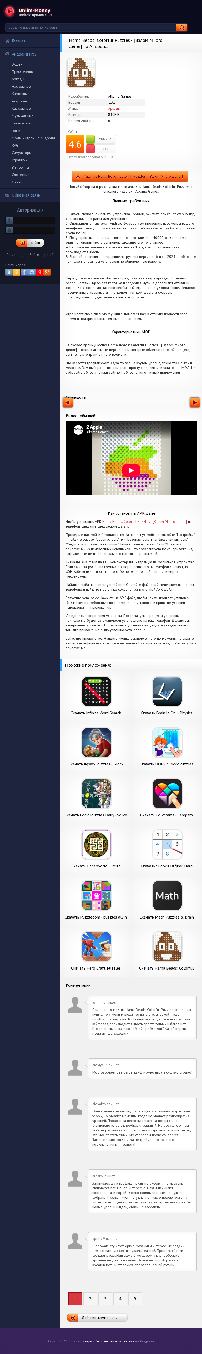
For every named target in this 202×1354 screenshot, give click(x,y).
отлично (100, 139)
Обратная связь (26, 195)
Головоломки (22, 123)
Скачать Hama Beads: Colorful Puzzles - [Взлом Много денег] (134, 176)
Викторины (20, 167)
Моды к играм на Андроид (33, 138)
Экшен (17, 64)
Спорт (16, 182)
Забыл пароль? (42, 254)
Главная (19, 40)
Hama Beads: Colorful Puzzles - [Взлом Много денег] (144, 521)
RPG (15, 145)
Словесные (21, 174)
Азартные (19, 101)
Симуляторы (22, 152)
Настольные (21, 86)
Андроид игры (24, 54)
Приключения (23, 71)
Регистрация (16, 254)
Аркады (18, 79)
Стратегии (19, 160)
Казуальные (21, 108)
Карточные (20, 93)
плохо (99, 148)
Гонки (16, 130)
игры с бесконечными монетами (109, 1341)
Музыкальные (23, 115)
